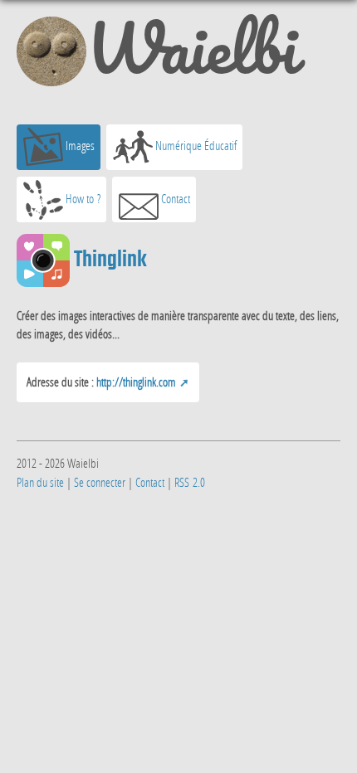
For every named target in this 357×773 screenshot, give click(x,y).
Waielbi (191, 54)
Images (79, 145)
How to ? (81, 198)
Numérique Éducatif (195, 145)
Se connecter (99, 482)
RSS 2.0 (189, 482)
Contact (174, 198)
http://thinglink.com (136, 381)
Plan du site (40, 482)
